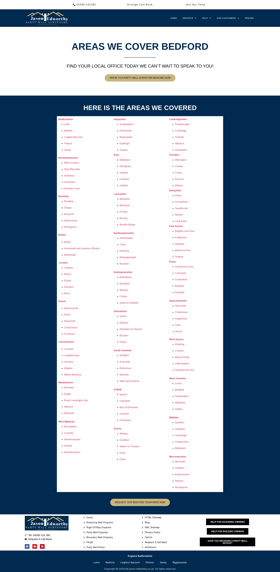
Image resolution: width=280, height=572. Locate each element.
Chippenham (181, 442)
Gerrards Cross (72, 188)
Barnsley (124, 374)
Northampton (126, 238)
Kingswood (181, 318)
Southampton (126, 124)
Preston (124, 212)
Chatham (124, 179)
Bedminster (70, 255)
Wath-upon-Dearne (129, 381)
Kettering (124, 251)
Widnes (179, 185)
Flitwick (68, 143)
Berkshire (63, 196)
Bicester (124, 335)
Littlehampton (182, 363)
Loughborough (71, 355)
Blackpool (125, 199)
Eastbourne (181, 237)
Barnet (67, 274)
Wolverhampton (72, 439)
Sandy (67, 150)
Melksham (180, 448)
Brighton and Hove (184, 231)
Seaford (179, 257)
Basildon (179, 286)
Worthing (179, 344)
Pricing (249, 18)
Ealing (67, 280)
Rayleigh (179, 292)
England (132, 555)
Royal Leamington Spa (76, 400)
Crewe (178, 172)
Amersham (69, 182)
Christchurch (70, 327)
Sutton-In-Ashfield (129, 303)
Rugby (67, 394)
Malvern (179, 481)
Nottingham (126, 277)
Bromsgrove (181, 487)
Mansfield (125, 283)
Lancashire (120, 194)
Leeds (178, 383)
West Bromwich (72, 452)
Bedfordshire (65, 119)
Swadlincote (181, 208)
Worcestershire (177, 456)
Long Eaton (181, 221)
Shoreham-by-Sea (184, 370)
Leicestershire (66, 342)
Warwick (68, 407)
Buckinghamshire (68, 158)
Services (187, 18)
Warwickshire (65, 382)
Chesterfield (181, 202)
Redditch (179, 468)
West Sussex (176, 339)
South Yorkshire (123, 350)
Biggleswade (180, 562)
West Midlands (66, 421)
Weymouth (69, 321)
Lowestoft (125, 401)
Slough (68, 207)
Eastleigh (124, 143)
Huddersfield (181, 396)
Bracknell (69, 214)
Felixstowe (125, 420)
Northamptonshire (124, 233)
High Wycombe (72, 169)
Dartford (124, 172)
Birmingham (70, 426)
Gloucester (180, 306)
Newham (69, 287)
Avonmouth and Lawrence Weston (82, 248)
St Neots (179, 137)
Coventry (69, 433)
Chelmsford (181, 279)
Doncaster (125, 362)
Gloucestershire (178, 301)
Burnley (124, 218)
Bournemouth (71, 308)
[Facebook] (27, 546)
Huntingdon (181, 150)
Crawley (179, 350)
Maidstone (125, 160)
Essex (172, 261)
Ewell (122, 453)
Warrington (180, 160)
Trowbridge (181, 435)
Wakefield (180, 402)
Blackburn (125, 205)
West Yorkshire (177, 378)
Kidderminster (182, 474)
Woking (123, 433)
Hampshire (120, 119)
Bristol (62, 235)
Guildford (124, 440)
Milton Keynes (71, 163)
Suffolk (118, 389)
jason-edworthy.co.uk (141, 568)
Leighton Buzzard (73, 137)
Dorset (62, 301)
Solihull (68, 446)
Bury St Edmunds (129, 407)
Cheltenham (181, 312)
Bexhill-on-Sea (182, 250)
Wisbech (179, 143)
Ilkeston (179, 214)
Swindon (179, 422)
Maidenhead (70, 220)
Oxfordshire (120, 311)
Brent (67, 293)
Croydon (68, 267)
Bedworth (69, 413)
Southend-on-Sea (184, 266)
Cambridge (181, 130)
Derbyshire (175, 190)
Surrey (117, 428)
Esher (123, 459)
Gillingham (125, 166)
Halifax (178, 409)
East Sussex (176, 226)
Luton (67, 124)
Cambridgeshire (178, 119)
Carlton (123, 296)
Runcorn (179, 179)
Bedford (68, 130)
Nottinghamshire (123, 272)
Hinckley (68, 362)
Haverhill (124, 414)
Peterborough (182, 124)
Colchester (180, 273)
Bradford (179, 390)
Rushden (124, 264)
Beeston (124, 290)
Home (173, 18)
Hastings (179, 244)
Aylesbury (69, 175)
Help (205, 18)
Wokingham (70, 227)
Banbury (124, 322)
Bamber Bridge (127, 224)
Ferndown (69, 334)
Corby (123, 244)
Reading (68, 201)
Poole (67, 314)
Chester (179, 166)
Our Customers (226, 18)
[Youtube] (34, 546)
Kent (116, 155)
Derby (178, 195)
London (63, 262)
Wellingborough (128, 257)
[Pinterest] (42, 546)
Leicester (69, 349)
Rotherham (125, 368)
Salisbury (180, 429)
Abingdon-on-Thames (131, 329)
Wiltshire (174, 417)
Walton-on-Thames (129, 446)
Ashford (124, 185)
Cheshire (174, 155)
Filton (178, 325)
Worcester (180, 461)
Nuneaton (69, 387)
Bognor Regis (182, 357)
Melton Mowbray (72, 374)
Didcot (123, 342)
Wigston (68, 368)
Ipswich (123, 394)
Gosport (124, 150)
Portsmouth (125, 130)
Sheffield (124, 355)
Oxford (123, 316)
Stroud (178, 331)
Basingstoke (126, 137)
